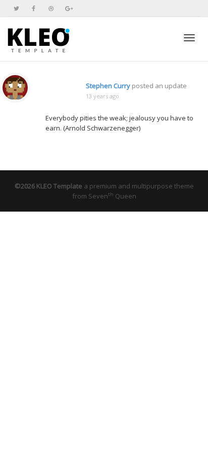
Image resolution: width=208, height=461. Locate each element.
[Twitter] (16, 8)
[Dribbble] (50, 8)
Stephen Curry (108, 85)
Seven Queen (112, 196)
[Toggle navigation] (189, 37)
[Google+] (68, 8)
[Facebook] (33, 8)
